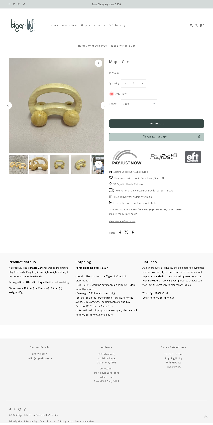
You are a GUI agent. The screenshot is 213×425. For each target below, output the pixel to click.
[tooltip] (200, 137)
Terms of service (47, 421)
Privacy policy (30, 421)
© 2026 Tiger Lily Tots (21, 415)
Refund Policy (173, 362)
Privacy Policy (173, 367)
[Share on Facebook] (120, 233)
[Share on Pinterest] (133, 233)
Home (82, 45)
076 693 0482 (39, 354)
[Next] (104, 105)
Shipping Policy (173, 358)
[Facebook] (9, 4)
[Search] (191, 25)
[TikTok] (23, 4)
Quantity (114, 83)
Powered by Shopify (46, 415)
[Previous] (8, 105)
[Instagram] (18, 4)
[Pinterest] (13, 4)
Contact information (84, 421)
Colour (113, 103)
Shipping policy (65, 421)
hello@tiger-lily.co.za (39, 358)
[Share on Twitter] (126, 233)
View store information (122, 221)
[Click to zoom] (98, 63)
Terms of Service (173, 354)
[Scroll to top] (206, 416)
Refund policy (15, 421)
